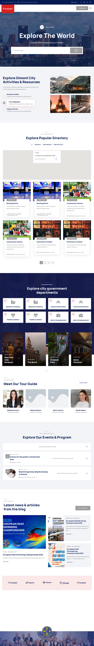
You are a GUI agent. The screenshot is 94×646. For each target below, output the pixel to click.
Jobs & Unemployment (58, 320)
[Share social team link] (10, 406)
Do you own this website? (40, 159)
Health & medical (13, 320)
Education (38, 144)
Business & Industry (13, 307)
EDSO (5, 552)
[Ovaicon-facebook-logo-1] (81, 2)
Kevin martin (58, 410)
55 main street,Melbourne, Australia (28, 2)
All (32, 144)
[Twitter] (84, 2)
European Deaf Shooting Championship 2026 (76, 522)
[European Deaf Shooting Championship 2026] (56, 528)
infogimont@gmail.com (10, 2)
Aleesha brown (13, 410)
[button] (46, 371)
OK (56, 159)
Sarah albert (81, 410)
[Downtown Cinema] (47, 230)
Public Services (58, 144)
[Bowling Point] (17, 191)
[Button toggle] (91, 8)
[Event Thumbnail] (11, 473)
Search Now (76, 50)
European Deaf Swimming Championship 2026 (23, 554)
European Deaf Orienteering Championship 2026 (75, 551)
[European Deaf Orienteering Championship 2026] (56, 555)
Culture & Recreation (58, 307)
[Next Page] (52, 262)
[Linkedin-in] (87, 2)
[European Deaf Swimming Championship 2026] (24, 532)
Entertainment (47, 144)
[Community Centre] (77, 191)
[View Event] (86, 446)
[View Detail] (19, 360)
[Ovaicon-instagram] (90, 2)
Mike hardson (35, 410)
